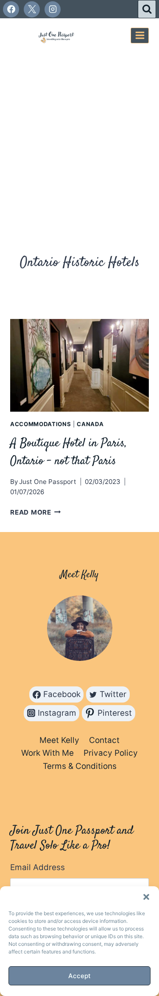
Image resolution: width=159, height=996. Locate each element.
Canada (90, 424)
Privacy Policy (111, 753)
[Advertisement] (79, 136)
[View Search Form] (147, 9)
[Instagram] (53, 9)
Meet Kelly (59, 740)
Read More (35, 512)
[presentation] (79, 365)
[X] (32, 9)
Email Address (37, 867)
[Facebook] (11, 9)
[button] (146, 897)
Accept (79, 976)
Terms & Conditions (80, 766)
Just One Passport (47, 482)
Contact (104, 740)
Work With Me (47, 753)
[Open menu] (140, 35)
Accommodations (40, 424)
